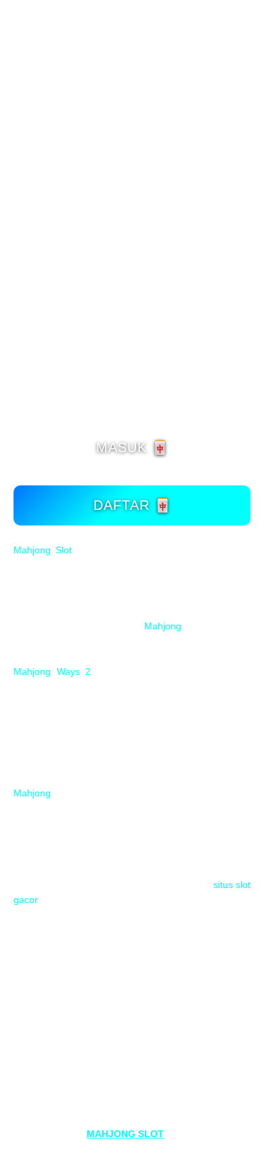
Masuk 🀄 (132, 447)
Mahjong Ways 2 (52, 671)
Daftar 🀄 (132, 505)
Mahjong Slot (43, 549)
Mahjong (162, 626)
